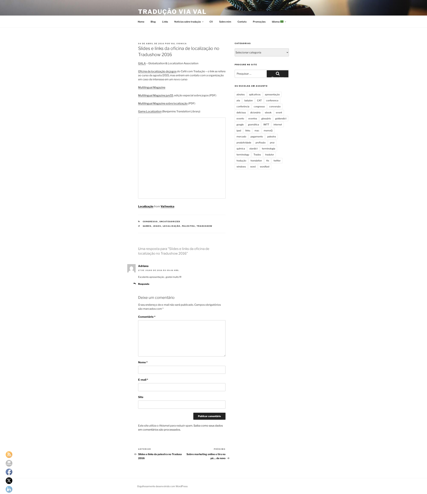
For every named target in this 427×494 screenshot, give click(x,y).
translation (256, 160)
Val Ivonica (179, 43)
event (279, 112)
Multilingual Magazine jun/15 (155, 95)
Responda (143, 283)
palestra (188, 226)
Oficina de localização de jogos (157, 71)
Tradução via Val (172, 11)
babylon (248, 100)
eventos (252, 118)
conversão (275, 106)
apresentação (272, 94)
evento (240, 118)
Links (165, 21)
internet (278, 124)
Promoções (259, 21)
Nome (143, 362)
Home (141, 21)
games (147, 226)
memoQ (268, 130)
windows (241, 166)
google (240, 124)
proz (272, 142)
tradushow (204, 226)
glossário (266, 118)
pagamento (257, 136)
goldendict (280, 118)
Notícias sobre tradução (187, 21)
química (241, 148)
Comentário (146, 316)
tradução (241, 160)
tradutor (269, 154)
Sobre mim (225, 21)
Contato (242, 21)
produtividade (244, 142)
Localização (145, 206)
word (253, 166)
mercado (241, 136)
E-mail (143, 379)
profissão (261, 142)
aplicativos (255, 94)
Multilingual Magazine (151, 87)
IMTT (266, 124)
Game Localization (149, 111)
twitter (277, 160)
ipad (239, 130)
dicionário (255, 112)
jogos (157, 226)
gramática (253, 124)
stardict (253, 148)
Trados (257, 154)
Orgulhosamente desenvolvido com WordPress (162, 486)
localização (171, 226)
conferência (243, 106)
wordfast (264, 166)
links (247, 130)
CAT (259, 100)
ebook (268, 112)
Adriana (143, 266)
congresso (150, 221)
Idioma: (276, 21)
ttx (267, 160)
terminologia (268, 148)
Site (140, 397)
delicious (241, 112)
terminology (243, 154)
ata (238, 100)
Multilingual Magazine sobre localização (163, 103)
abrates (241, 94)
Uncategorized (169, 221)
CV (211, 21)
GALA (142, 63)
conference (272, 100)
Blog (153, 21)
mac (257, 130)
